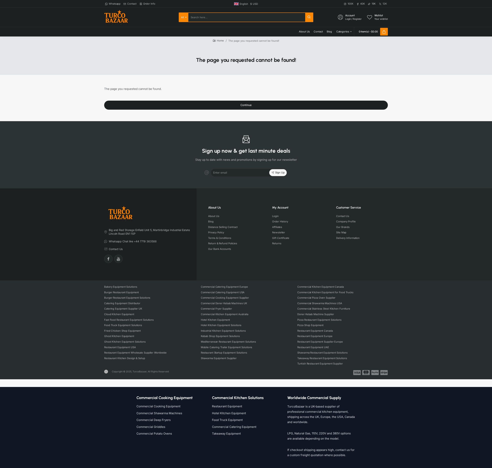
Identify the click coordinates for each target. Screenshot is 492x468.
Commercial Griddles (150, 427)
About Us (214, 207)
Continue (246, 105)
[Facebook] (108, 259)
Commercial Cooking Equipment (158, 406)
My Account (280, 207)
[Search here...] (309, 17)
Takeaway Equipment (226, 433)
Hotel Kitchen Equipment (229, 413)
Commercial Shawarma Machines (159, 413)
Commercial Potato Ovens (154, 433)
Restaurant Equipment (227, 406)
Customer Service (348, 207)
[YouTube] (118, 259)
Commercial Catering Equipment (234, 427)
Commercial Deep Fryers (153, 420)
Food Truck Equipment (227, 420)
